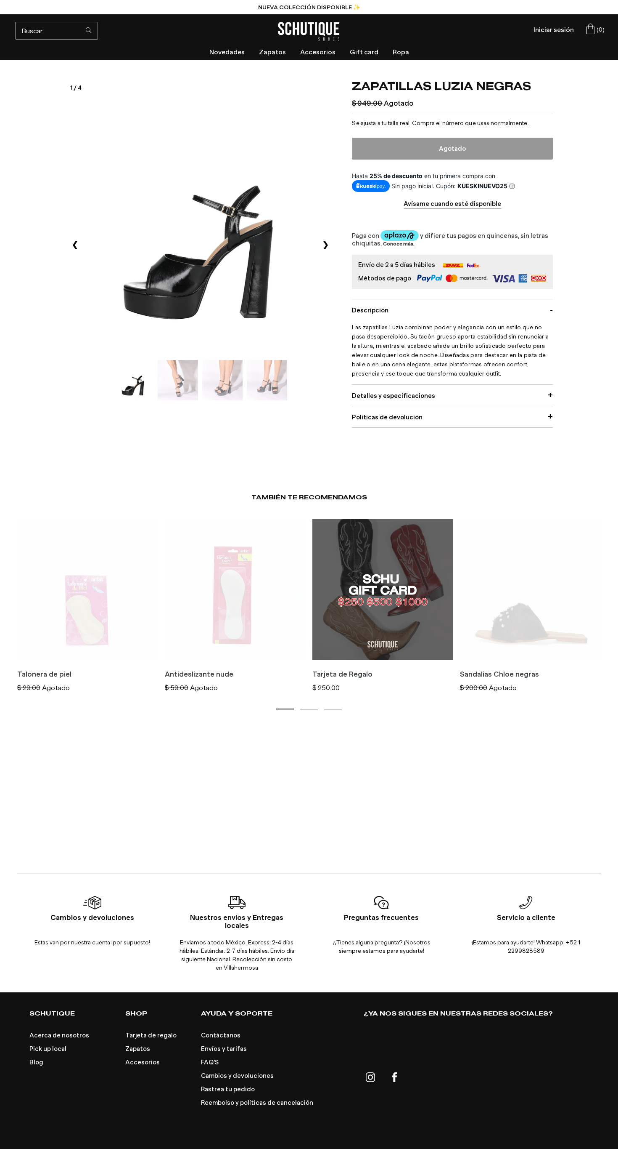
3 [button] (333, 709)
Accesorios (142, 1062)
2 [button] (309, 709)
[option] (309, 7)
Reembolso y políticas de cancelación (257, 1102)
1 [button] (285, 709)
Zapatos (137, 1049)
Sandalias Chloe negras (499, 674)
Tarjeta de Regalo (342, 674)
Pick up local (47, 1049)
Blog (36, 1062)
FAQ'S (210, 1062)
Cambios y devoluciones (237, 1076)
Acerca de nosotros (59, 1035)
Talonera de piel (44, 674)
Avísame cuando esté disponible (452, 204)
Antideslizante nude (199, 674)
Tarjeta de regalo (151, 1035)
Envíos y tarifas (224, 1049)
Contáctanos (220, 1035)
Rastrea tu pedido (228, 1089)
